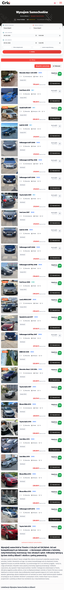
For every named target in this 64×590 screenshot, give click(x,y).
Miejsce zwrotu (39, 25)
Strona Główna (24, 16)
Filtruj (33, 60)
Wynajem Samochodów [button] (37, 16)
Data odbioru (8, 32)
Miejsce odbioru (9, 25)
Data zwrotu (8, 40)
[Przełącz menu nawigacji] (60, 2)
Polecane (57, 66)
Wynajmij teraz (56, 83)
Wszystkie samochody (42, 66)
